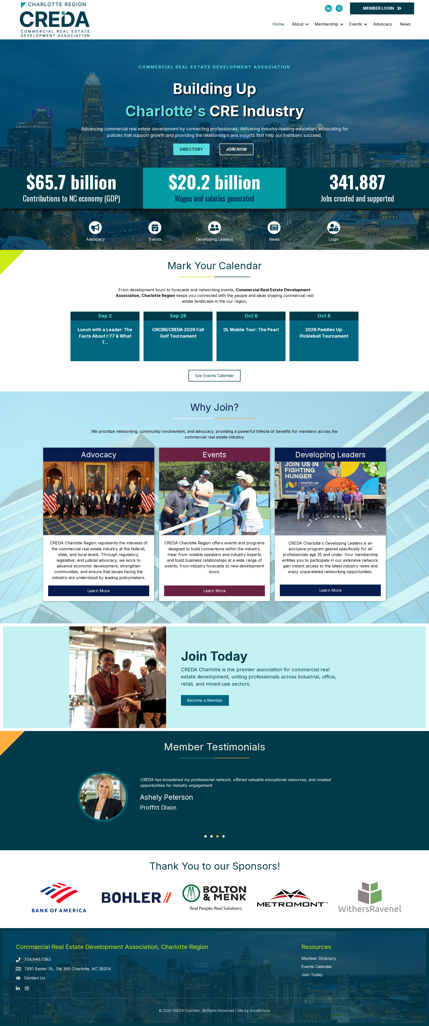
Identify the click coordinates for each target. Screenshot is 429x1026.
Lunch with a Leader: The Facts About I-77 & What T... (105, 336)
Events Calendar (316, 966)
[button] (206, 836)
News (405, 24)
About (297, 24)
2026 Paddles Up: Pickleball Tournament (324, 333)
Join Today (311, 974)
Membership (326, 24)
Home (278, 24)
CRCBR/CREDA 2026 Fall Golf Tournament (178, 333)
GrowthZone (260, 1010)
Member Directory (318, 958)
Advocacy (382, 24)
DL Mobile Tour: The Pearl (251, 329)
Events (355, 24)
